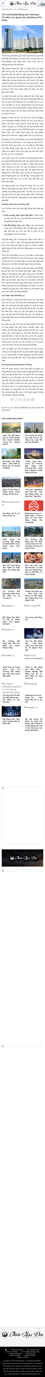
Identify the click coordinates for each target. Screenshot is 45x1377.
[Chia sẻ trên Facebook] (16, 400)
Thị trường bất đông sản (33, 618)
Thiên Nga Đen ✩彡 (9, 9)
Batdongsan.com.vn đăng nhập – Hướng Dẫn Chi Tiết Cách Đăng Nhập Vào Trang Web (33, 517)
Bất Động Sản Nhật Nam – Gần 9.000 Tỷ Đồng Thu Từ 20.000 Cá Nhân (11, 464)
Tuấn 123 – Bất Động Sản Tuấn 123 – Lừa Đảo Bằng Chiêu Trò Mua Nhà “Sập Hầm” (33, 493)
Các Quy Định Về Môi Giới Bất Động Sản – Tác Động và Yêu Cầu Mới (11, 698)
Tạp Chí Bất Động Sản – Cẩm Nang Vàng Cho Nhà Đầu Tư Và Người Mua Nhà (33, 645)
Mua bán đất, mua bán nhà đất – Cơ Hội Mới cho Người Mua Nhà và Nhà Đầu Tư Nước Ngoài (33, 569)
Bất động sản (23, 9)
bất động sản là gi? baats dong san (11, 514)
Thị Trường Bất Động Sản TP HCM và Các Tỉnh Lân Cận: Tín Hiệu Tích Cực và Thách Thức (33, 543)
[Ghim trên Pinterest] (29, 400)
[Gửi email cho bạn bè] (25, 400)
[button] (3, 3)
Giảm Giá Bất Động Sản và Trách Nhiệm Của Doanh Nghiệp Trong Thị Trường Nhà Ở (11, 439)
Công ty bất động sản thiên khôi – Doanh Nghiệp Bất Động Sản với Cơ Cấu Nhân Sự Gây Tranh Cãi (33, 672)
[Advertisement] (22, 761)
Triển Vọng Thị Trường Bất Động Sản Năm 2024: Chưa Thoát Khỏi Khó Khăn (11, 543)
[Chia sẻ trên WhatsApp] (12, 400)
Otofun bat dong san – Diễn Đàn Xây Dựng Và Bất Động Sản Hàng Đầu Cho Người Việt (33, 595)
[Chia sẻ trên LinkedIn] (33, 400)
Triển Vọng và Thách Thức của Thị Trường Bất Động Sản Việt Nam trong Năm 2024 (11, 671)
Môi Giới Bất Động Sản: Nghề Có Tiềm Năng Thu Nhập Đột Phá (11, 568)
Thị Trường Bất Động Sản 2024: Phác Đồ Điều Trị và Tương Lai (11, 594)
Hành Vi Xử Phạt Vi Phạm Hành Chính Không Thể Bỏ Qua (11, 492)
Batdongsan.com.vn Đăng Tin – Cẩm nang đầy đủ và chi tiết (33, 698)
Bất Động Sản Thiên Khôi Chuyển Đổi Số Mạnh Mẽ (11, 721)
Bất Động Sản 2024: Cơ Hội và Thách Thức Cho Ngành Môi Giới (11, 620)
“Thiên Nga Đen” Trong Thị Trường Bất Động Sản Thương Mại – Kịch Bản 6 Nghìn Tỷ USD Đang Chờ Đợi (33, 466)
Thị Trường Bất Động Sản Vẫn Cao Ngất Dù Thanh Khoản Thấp (11, 644)
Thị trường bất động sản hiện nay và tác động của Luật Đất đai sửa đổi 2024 (33, 438)
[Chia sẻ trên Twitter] (20, 400)
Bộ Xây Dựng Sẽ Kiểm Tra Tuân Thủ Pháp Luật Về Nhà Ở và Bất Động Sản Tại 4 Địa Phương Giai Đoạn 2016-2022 (33, 724)
